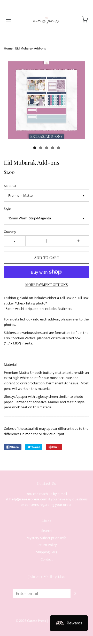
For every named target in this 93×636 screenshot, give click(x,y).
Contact (47, 559)
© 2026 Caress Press (31, 620)
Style (7, 209)
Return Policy (46, 544)
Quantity (10, 231)
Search (46, 530)
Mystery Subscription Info (46, 537)
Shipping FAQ (46, 552)
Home (8, 48)
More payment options (46, 284)
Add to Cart (46, 257)
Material (10, 186)
